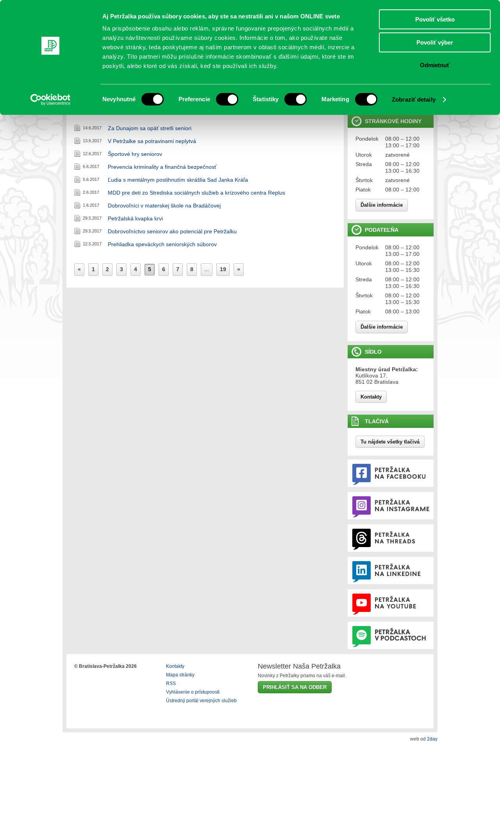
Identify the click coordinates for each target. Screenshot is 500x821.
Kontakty (371, 397)
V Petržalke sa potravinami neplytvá (152, 141)
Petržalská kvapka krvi (135, 218)
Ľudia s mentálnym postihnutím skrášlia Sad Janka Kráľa (178, 180)
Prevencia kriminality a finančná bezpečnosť (162, 167)
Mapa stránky (180, 675)
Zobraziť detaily (414, 99)
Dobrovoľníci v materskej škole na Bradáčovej (164, 205)
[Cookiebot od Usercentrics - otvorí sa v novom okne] (50, 100)
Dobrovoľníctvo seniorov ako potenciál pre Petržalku (172, 231)
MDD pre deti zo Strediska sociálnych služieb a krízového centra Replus (196, 193)
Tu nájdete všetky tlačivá (390, 442)
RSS (171, 683)
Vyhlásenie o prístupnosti (193, 692)
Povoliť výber (434, 42)
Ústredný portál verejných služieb (201, 700)
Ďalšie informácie (382, 205)
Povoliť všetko (435, 19)
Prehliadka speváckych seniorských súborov (162, 244)
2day (432, 739)
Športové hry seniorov (135, 154)
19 (223, 269)
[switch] (227, 99)
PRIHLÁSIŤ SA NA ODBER (295, 687)
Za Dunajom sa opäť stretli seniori (149, 128)
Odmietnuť (435, 65)
